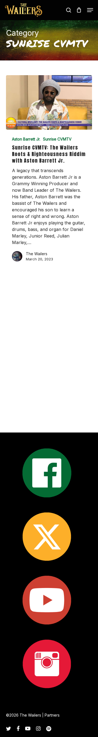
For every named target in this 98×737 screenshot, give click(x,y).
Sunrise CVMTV (57, 139)
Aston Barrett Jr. (26, 139)
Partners (52, 715)
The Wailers (36, 253)
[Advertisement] (49, 364)
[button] (90, 10)
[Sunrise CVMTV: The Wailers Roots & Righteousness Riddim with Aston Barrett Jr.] (49, 102)
